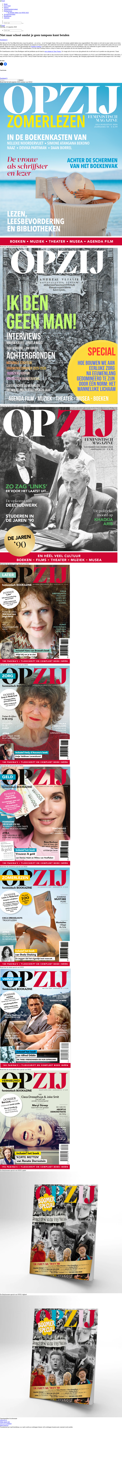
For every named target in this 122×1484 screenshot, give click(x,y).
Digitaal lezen (8, 11)
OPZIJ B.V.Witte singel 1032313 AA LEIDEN (6, 1421)
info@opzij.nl (4, 1425)
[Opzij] (2, 1)
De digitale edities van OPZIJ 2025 (18, 12)
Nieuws (6, 7)
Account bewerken (9, 14)
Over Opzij (7, 6)
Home (6, 4)
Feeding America (36, 46)
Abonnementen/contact (11, 9)
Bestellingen (7, 16)
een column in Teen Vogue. (53, 51)
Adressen (6, 18)
